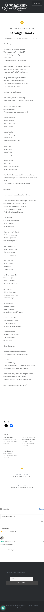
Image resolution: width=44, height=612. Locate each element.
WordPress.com (22, 608)
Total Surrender (8, 451)
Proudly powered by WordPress (16, 605)
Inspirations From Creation (22, 29)
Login (42, 509)
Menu (38, 3)
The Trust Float (8, 437)
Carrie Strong (17, 38)
